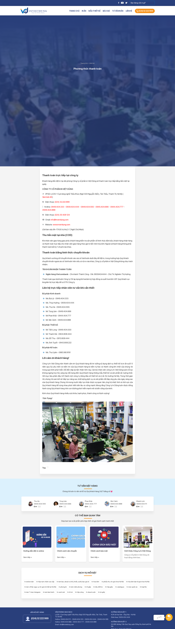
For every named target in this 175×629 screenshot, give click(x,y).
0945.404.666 (40, 504)
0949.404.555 (103, 619)
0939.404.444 (90, 619)
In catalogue (119, 587)
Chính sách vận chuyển (67, 551)
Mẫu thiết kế (94, 11)
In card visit (61, 592)
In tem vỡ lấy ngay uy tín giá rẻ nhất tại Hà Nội (40, 587)
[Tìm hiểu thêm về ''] (47, 467)
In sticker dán (29, 582)
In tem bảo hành (48, 592)
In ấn (84, 11)
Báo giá (106, 11)
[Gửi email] (39, 506)
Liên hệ (129, 11)
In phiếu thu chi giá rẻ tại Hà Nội (113, 582)
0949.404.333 (142, 504)
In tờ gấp (88, 587)
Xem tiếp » (27, 557)
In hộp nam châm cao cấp (45, 582)
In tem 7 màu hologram (32, 592)
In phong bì (63, 587)
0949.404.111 (116, 504)
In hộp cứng (79, 592)
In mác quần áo (132, 587)
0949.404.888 (91, 504)
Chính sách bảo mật (99, 551)
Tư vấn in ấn (117, 11)
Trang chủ (74, 11)
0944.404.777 (65, 504)
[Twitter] (126, 3)
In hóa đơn (95, 582)
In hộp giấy (109, 587)
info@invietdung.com (67, 624)
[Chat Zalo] (36, 506)
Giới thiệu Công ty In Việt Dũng (137, 551)
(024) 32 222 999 (145, 11)
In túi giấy (101, 592)
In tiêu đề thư (98, 587)
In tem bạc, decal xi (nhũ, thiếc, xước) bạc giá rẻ (73, 582)
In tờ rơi (70, 592)
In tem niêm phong (75, 587)
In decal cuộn (91, 592)
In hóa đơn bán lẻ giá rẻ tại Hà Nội (137, 582)
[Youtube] (122, 3)
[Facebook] (119, 3)
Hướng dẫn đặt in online (33, 551)
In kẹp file (143, 587)
